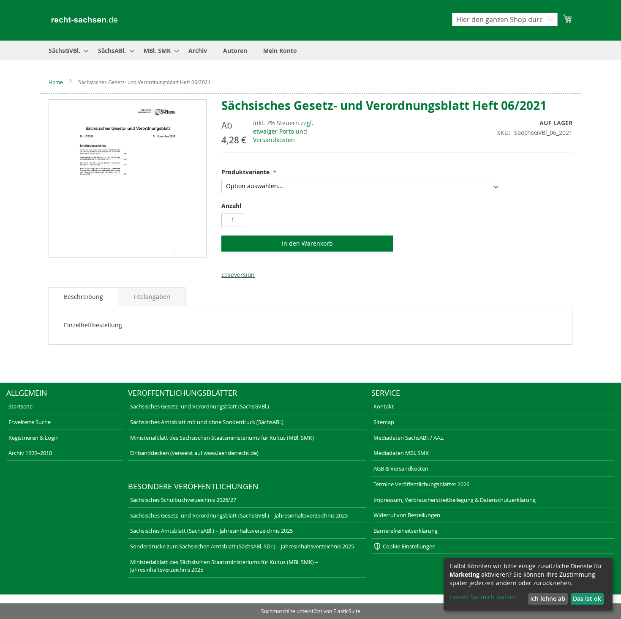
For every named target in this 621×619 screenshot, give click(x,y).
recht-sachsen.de (24, 600)
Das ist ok (587, 598)
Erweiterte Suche (29, 422)
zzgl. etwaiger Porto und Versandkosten (283, 131)
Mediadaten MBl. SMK (401, 453)
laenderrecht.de (127, 600)
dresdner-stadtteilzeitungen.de (352, 600)
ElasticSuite (346, 611)
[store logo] (84, 19)
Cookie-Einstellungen (409, 546)
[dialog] (528, 584)
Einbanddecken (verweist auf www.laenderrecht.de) (194, 453)
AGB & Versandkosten (400, 468)
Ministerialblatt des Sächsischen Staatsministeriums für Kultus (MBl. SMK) (222, 437)
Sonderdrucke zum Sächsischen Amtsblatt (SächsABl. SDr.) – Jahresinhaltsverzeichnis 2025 (242, 546)
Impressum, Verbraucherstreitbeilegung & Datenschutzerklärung (454, 500)
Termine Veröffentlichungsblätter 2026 (421, 484)
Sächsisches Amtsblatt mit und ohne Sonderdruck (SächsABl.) (206, 422)
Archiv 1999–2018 (30, 453)
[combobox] (505, 19)
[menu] (310, 50)
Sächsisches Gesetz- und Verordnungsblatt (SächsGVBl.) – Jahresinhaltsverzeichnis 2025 (239, 515)
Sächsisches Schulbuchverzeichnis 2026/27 (183, 500)
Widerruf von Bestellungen (406, 515)
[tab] (83, 297)
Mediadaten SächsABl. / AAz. (408, 437)
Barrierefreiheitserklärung (405, 530)
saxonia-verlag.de (231, 600)
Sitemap (383, 422)
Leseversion (238, 275)
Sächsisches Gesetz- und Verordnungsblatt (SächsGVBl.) (199, 406)
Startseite (20, 406)
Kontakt (383, 406)
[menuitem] (66, 50)
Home (56, 82)
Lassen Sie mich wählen (483, 597)
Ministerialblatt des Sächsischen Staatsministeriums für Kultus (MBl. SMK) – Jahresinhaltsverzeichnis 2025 (224, 566)
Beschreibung (83, 297)
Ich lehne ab (547, 598)
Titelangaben (151, 297)
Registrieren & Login (33, 437)
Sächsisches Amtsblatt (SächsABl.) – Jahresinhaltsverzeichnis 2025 (211, 530)
